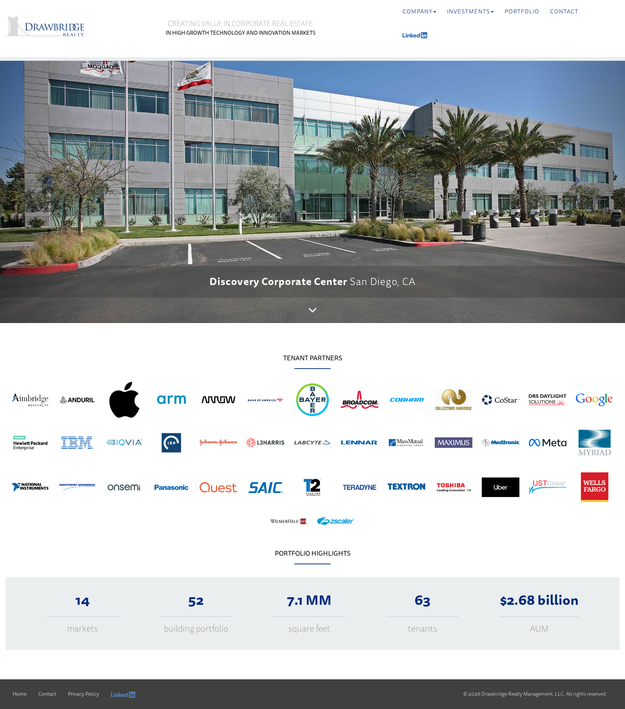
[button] (47, 178)
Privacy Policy (83, 694)
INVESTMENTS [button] (468, 12)
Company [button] (418, 12)
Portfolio (522, 12)
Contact (564, 12)
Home (19, 694)
